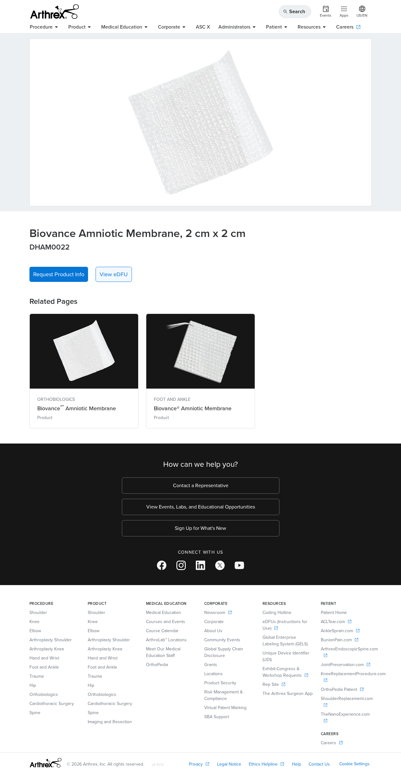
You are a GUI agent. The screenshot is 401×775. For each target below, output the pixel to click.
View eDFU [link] (114, 274)
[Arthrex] (54, 11)
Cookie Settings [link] (354, 764)
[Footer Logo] (45, 762)
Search (294, 11)
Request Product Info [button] (58, 274)
